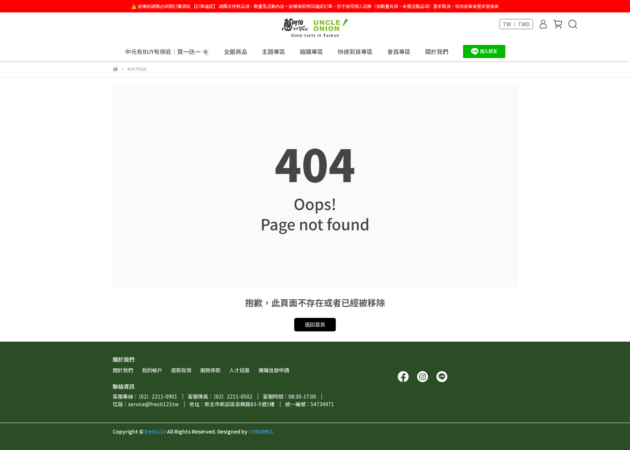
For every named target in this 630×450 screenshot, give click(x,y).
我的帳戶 (152, 370)
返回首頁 (315, 324)
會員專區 (399, 51)
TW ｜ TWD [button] (516, 24)
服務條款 (210, 370)
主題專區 (273, 51)
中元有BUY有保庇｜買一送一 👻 (167, 51)
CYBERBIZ (260, 431)
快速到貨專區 (355, 51)
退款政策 (181, 370)
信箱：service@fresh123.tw (146, 404)
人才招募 (239, 370)
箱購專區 (311, 51)
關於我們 (436, 51)
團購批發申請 (273, 370)
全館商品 (235, 51)
